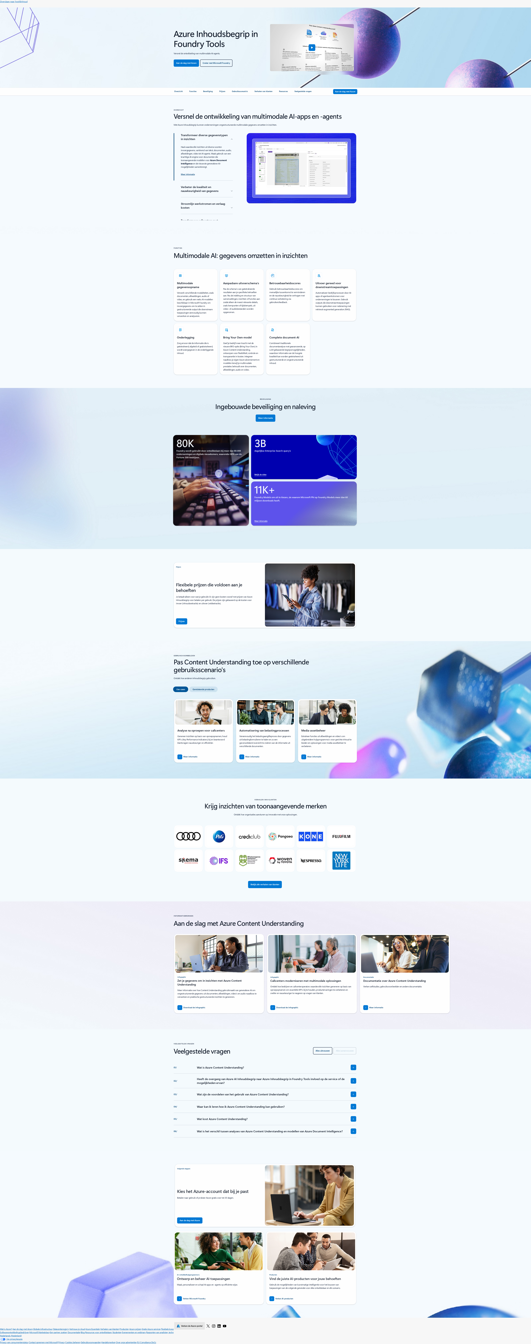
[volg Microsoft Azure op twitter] (208, 1326)
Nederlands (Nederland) (11, 1335)
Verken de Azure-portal (191, 1325)
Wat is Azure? (6, 1329)
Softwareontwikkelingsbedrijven (14, 1332)
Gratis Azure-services (151, 1329)
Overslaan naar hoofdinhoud (14, 1)
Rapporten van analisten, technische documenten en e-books (173, 1332)
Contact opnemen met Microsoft (43, 1342)
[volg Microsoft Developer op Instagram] (213, 1326)
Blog (83, 1332)
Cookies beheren (72, 1342)
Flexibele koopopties (170, 1329)
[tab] (180, 689)
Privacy (61, 1342)
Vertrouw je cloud (77, 1329)
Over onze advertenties (126, 1342)
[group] (203, 731)
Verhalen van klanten (109, 1329)
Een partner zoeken (58, 1332)
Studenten (117, 1332)
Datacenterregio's (61, 1329)
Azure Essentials (92, 1329)
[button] (312, 47)
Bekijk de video (260, 474)
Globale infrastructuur (43, 1329)
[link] (178, 92)
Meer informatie (260, 521)
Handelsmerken (108, 1342)
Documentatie (74, 1332)
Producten (124, 1329)
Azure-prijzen (135, 1329)
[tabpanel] (265, 732)
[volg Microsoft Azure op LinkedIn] (219, 1326)
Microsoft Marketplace (39, 1332)
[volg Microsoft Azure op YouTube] (224, 1326)
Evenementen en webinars (134, 1332)
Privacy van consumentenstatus (14, 1342)
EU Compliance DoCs (146, 1342)
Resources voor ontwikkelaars (98, 1332)
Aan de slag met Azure (22, 1329)
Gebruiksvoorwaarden (91, 1342)
